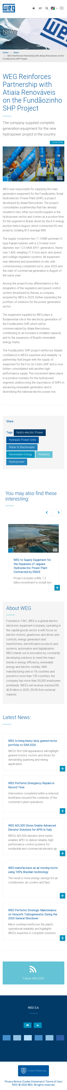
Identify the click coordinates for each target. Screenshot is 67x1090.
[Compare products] (40, 8)
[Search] (46, 8)
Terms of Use (53, 1081)
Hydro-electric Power (29, 432)
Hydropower (16, 461)
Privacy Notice (13, 1081)
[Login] (33, 8)
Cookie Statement (33, 1081)
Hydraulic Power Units (22, 440)
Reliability (44, 454)
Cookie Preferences (36, 1070)
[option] (33, 554)
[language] (54, 8)
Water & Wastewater (22, 447)
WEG (7, 8)
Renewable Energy (20, 454)
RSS (14, 1084)
